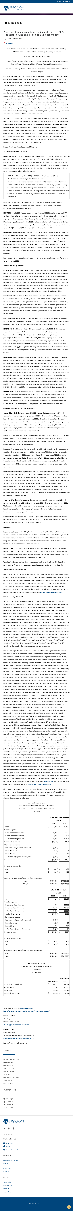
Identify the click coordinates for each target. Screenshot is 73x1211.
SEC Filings (7, 1074)
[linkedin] (9, 1129)
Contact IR (9, 1105)
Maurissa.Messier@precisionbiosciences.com (19, 1038)
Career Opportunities (12, 1150)
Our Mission (7, 1168)
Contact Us (66, 1)
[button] (69, 1207)
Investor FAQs (8, 1083)
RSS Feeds (9, 1108)
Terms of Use (7, 1182)
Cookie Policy (7, 1192)
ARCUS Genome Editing (10, 1160)
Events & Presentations (11, 1059)
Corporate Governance (11, 1077)
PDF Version (9, 43)
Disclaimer (6, 1188)
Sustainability (8, 1080)
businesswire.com (26, 1008)
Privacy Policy (7, 1185)
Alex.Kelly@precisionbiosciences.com (16, 1025)
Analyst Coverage (9, 1071)
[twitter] (4, 1129)
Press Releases (8, 1062)
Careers (59, 1)
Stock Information (9, 1068)
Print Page (9, 1099)
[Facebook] (14, 1129)
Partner (8, 1146)
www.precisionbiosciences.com (51, 592)
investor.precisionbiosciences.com (39, 784)
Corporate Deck (8, 1065)
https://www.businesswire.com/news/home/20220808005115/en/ (26, 1011)
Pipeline (5, 1163)
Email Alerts (10, 1102)
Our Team (6, 1172)
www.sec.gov (48, 781)
